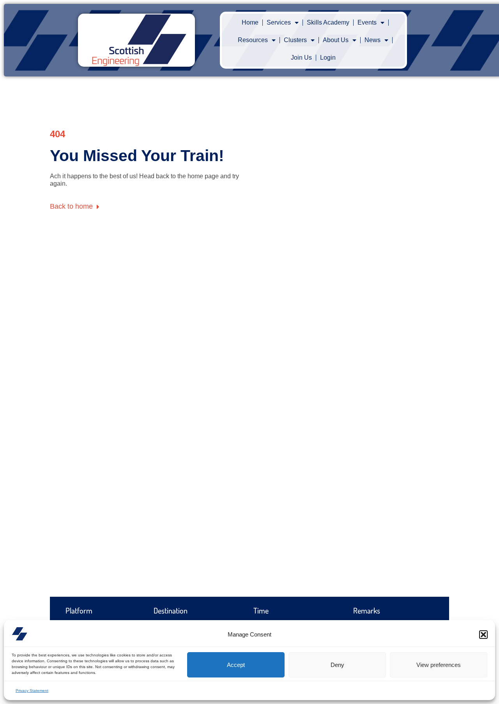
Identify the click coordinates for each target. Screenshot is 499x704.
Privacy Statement (32, 690)
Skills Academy (328, 22)
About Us (336, 40)
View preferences (438, 664)
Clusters (295, 40)
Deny (337, 664)
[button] (483, 634)
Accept (236, 664)
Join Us (301, 57)
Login (328, 57)
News (372, 40)
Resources (253, 40)
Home (250, 22)
